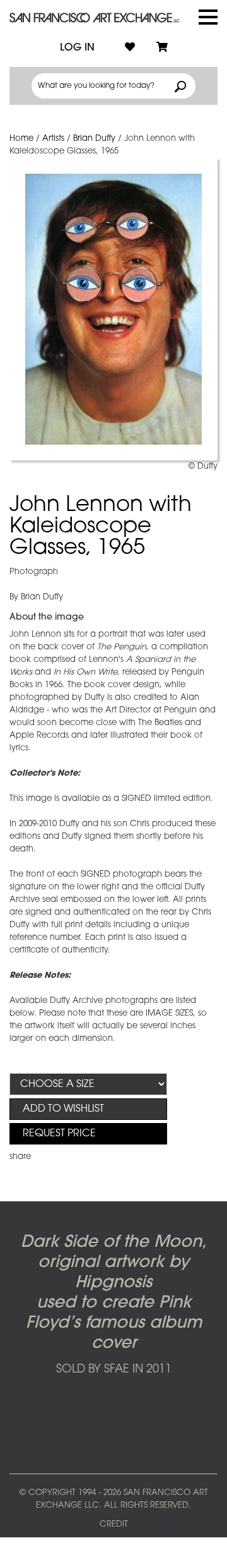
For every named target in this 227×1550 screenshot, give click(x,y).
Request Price (59, 1134)
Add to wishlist (63, 1109)
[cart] (162, 48)
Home (21, 139)
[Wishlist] (130, 48)
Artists (53, 139)
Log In (77, 48)
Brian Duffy (94, 139)
